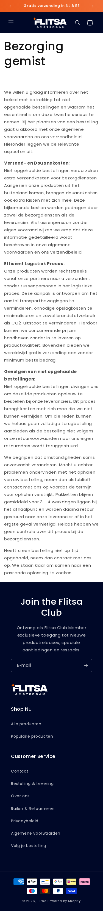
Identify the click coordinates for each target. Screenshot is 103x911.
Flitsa (41, 901)
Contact (19, 771)
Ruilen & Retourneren (33, 808)
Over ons (20, 796)
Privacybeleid (24, 821)
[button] (11, 23)
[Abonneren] (86, 665)
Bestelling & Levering (32, 783)
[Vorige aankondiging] (10, 6)
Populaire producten (32, 736)
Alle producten (26, 724)
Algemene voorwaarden (35, 833)
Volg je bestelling (28, 845)
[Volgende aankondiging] (93, 6)
